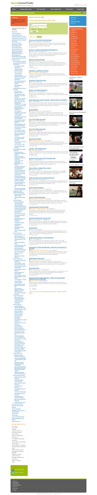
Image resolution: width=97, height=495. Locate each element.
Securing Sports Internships (18, 225)
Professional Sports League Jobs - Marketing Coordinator (20, 158)
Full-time (34, 29)
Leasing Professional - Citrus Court (40, 218)
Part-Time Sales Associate (37, 119)
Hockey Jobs (73, 51)
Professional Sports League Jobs (19, 38)
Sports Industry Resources (19, 375)
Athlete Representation (17, 449)
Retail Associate (34, 268)
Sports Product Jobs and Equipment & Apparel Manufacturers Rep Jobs (17, 52)
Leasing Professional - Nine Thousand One (42, 158)
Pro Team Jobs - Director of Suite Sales (20, 142)
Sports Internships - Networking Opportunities (20, 205)
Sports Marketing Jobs (17, 47)
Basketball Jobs (74, 36)
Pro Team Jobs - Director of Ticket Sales (20, 127)
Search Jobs (80, 9)
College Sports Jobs (25, 9)
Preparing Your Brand (19, 222)
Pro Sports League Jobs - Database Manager (20, 183)
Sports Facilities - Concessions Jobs (18, 282)
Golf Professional (74, 49)
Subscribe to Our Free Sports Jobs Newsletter (18, 411)
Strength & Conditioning (18, 457)
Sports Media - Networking (18, 317)
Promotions (15, 459)
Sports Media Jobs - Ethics (20, 309)
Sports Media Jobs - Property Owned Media (20, 342)
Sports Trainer (74, 69)
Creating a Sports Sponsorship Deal (18, 69)
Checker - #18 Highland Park (37, 148)
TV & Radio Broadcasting (18, 438)
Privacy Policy (15, 413)
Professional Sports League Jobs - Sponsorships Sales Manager (19, 162)
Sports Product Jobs (17, 353)
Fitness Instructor (74, 73)
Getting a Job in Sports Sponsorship (20, 78)
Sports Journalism (74, 60)
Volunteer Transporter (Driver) (39, 70)
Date (40, 37)
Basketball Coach (74, 38)
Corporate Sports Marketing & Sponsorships (20, 75)
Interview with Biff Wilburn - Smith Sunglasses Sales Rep (20, 359)
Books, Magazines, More (20, 402)
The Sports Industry (16, 33)
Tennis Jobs (73, 53)
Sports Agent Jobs (56, 9)
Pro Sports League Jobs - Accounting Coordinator (20, 171)
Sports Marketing (74, 54)
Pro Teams (14, 426)
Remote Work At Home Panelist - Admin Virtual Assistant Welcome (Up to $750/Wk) (47, 278)
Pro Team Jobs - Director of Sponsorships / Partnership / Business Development (20, 107)
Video (13, 448)
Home (13, 9)
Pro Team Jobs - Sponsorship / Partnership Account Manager (20, 117)
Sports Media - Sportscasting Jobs (19, 326)
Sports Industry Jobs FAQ (17, 404)
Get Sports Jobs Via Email (17, 405)
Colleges (14, 429)
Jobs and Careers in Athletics (19, 61)
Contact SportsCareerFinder (18, 416)
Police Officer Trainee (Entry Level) (40, 168)
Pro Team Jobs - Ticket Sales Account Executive (20, 130)
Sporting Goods (74, 65)
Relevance (33, 37)
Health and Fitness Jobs (17, 49)
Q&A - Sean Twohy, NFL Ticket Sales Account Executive (20, 134)
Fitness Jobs (69, 9)
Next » (35, 288)
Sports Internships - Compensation (19, 211)
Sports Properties (18, 71)
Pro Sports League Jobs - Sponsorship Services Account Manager (20, 168)
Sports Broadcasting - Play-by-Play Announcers (20, 329)
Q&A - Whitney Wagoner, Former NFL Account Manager (20, 82)
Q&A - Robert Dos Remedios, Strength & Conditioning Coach (19, 299)
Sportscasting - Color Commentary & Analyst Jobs (20, 333)
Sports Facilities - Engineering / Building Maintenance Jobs (19, 290)
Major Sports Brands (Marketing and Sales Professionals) (19, 364)
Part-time (40, 29)
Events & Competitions (17, 435)
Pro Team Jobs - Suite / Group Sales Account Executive (20, 139)
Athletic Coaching (16, 460)
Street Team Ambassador (37, 197)
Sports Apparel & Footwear (18, 445)
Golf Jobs (73, 47)
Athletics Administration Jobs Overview (20, 195)
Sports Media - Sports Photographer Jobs (19, 345)
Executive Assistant (35, 139)
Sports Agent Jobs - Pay (20, 234)
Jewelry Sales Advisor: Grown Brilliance (41, 237)
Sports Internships (17, 200)
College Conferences (17, 430)
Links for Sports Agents (20, 251)
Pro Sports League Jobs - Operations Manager (20, 180)
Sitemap (14, 490)
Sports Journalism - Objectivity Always (19, 314)
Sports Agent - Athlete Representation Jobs (17, 45)
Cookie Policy (15, 415)
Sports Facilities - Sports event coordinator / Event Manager (20, 276)
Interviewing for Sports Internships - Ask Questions (20, 220)
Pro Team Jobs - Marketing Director (19, 92)
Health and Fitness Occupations (19, 302)
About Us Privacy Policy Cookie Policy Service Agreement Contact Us (17, 484)
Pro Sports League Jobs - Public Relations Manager (20, 177)
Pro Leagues (15, 427)
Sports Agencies (18, 73)
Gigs (45, 29)
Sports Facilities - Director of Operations (20, 267)
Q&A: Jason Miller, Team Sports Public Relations (20, 125)
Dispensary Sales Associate (37, 80)
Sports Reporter (74, 58)
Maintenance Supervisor (36, 258)
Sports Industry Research (20, 213)
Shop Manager (33, 109)
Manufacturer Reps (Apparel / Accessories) (20, 356)
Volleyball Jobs (74, 43)
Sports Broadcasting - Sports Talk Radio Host (20, 336)
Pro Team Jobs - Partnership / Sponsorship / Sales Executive (20, 113)
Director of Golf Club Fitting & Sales (40, 40)
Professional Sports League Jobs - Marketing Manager (20, 153)
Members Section (16, 59)
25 (32, 288)
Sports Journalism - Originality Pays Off (19, 311)
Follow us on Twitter (84, 12)
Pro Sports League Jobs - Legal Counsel (20, 174)
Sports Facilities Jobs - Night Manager (19, 273)
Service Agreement (16, 408)
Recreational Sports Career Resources (19, 380)
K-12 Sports (14, 437)
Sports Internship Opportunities (19, 58)
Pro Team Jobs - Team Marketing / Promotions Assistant (20, 95)
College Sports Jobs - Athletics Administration (18, 192)
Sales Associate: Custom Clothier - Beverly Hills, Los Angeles (48, 100)
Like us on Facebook (82, 12)
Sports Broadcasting (75, 62)
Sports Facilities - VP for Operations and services (20, 264)
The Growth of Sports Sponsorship (19, 66)
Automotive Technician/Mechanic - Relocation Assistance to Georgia (48, 247)
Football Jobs (73, 30)
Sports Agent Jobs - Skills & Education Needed (20, 246)
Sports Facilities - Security (20, 279)
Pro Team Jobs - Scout (20, 144)
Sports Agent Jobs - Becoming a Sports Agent (20, 249)
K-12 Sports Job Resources (20, 391)
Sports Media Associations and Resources (20, 351)
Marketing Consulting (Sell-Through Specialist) (20, 373)
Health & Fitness (16, 455)
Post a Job (73, 23)
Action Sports (15, 434)
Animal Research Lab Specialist (38, 207)
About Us (14, 407)
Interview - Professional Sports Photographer (20, 348)
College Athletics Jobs (17, 35)
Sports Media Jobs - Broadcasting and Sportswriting (19, 55)
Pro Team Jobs (41, 9)
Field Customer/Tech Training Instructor (42, 178)
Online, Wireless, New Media (19, 442)
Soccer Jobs (73, 40)
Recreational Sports (17, 432)
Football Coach (74, 32)
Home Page (14, 31)
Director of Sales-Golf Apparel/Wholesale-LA (43, 50)
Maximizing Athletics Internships (19, 228)
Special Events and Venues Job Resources (19, 397)
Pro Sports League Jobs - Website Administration (20, 189)
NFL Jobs (73, 34)
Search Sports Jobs (16, 421)
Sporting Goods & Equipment (19, 446)
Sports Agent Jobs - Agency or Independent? (20, 237)
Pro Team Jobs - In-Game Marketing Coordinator (20, 99)
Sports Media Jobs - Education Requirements (20, 307)
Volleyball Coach (74, 45)
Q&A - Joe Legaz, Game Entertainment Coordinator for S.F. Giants (20, 103)
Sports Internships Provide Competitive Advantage (20, 208)
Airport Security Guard (36, 187)
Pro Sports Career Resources (19, 386)
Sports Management (75, 56)
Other (13, 462)
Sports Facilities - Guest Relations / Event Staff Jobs (20, 285)
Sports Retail (15, 443)
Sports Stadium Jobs (75, 64)
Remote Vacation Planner (37, 59)
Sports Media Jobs (17, 304)
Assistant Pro (33, 228)
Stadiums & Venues (16, 454)
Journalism (14, 440)
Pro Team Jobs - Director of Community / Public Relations (20, 121)
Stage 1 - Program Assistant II (38, 90)
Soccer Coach (74, 41)
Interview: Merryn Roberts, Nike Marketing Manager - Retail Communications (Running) (20, 368)
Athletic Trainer (74, 67)
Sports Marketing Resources (18, 86)
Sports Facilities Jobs (16, 42)
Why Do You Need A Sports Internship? (19, 202)
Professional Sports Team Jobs (19, 36)
